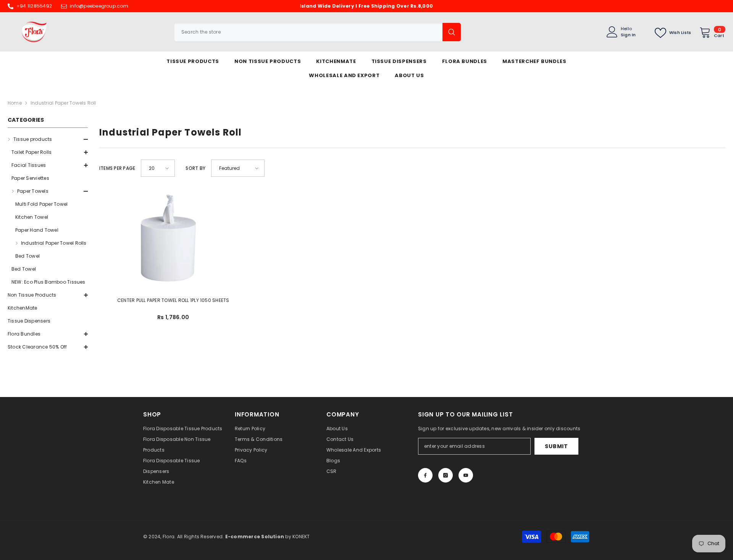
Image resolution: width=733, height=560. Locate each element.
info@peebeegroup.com (99, 6)
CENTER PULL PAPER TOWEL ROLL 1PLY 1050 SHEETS (173, 300)
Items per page (117, 168)
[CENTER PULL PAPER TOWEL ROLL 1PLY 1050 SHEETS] (173, 237)
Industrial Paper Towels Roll (63, 103)
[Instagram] (445, 475)
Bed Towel (27, 256)
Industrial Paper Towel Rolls (54, 243)
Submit (556, 446)
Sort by (195, 168)
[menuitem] (48, 211)
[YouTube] (466, 475)
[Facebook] (425, 475)
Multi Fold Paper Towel (41, 204)
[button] (48, 165)
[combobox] (308, 32)
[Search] (317, 32)
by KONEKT (267, 536)
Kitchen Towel (31, 217)
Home (15, 103)
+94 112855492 (34, 6)
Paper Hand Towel (36, 230)
